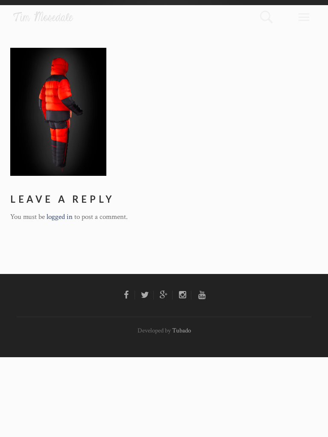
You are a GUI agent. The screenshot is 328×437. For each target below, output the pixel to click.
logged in (60, 216)
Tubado (181, 330)
